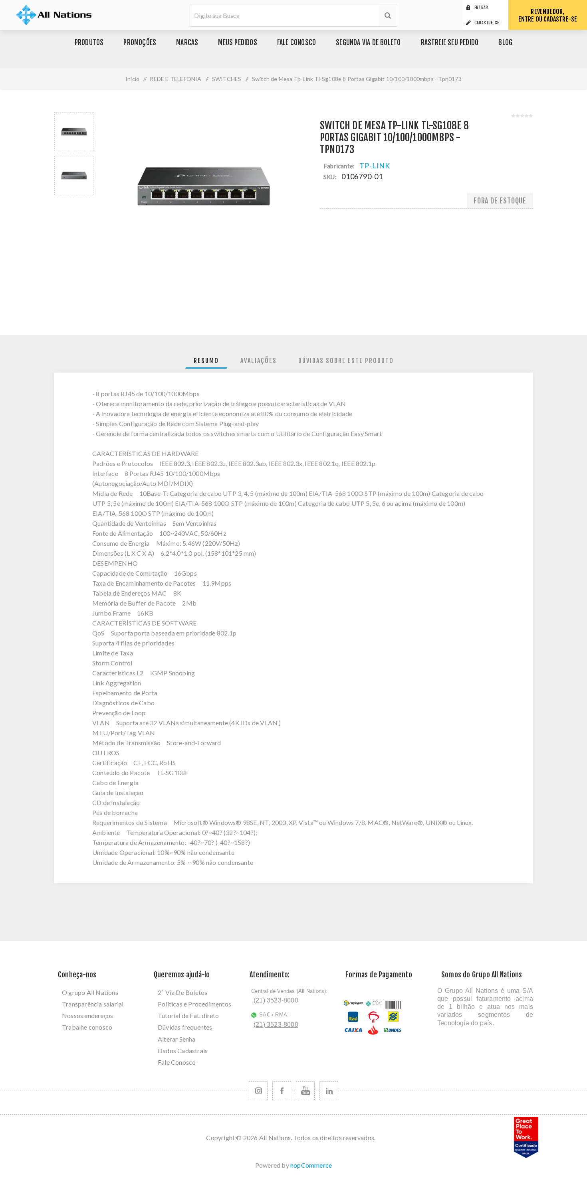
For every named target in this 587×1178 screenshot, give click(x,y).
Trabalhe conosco (87, 1027)
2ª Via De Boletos (182, 992)
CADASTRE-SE (486, 22)
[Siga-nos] (258, 1090)
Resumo (206, 361)
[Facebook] (281, 1090)
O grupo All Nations (90, 992)
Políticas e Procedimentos (194, 1004)
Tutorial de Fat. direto (188, 1015)
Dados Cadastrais (183, 1050)
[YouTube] (305, 1090)
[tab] (206, 361)
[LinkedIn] (328, 1090)
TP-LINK (374, 165)
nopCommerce (311, 1165)
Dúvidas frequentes (185, 1027)
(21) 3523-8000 (276, 1000)
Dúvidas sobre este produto (346, 361)
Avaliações (258, 361)
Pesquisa (388, 15)
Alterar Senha (177, 1039)
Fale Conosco (177, 1062)
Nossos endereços (87, 1015)
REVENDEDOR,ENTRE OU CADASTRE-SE (547, 15)
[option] (74, 132)
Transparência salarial (92, 1004)
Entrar (481, 7)
